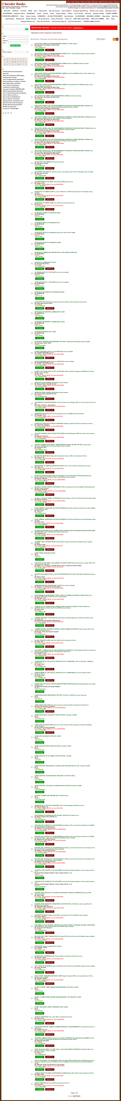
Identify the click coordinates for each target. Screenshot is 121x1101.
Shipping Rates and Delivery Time (13, 100)
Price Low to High (52, 39)
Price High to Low (62, 39)
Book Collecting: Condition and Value (14, 81)
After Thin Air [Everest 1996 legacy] (13, 75)
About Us (6, 73)
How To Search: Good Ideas (11, 99)
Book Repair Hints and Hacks (12, 83)
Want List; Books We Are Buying (12, 102)
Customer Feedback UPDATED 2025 (13, 89)
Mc (15, 61)
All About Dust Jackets (10, 77)
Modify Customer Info (9, 106)
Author (45, 39)
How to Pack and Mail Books (11, 97)
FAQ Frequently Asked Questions (13, 91)
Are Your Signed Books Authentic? (13, 79)
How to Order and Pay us (10, 95)
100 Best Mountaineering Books (12, 71)
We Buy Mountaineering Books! (12, 104)
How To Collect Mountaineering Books (14, 93)
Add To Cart (50, 50)
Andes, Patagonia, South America (50, 33)
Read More (78, 28)
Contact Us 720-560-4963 (10, 108)
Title (41, 39)
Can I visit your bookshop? (11, 85)
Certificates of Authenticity (11, 87)
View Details (40, 50)
